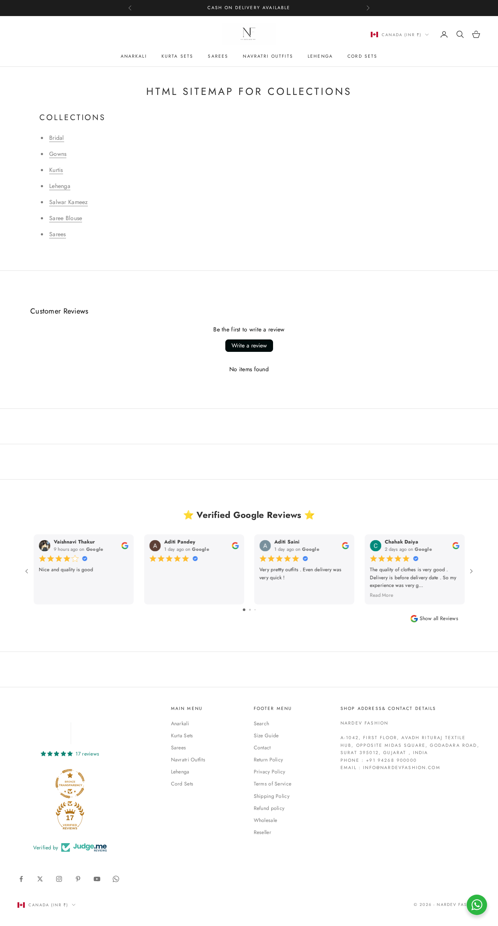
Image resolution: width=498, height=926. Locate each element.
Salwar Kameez (68, 202)
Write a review (249, 345)
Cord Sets (362, 56)
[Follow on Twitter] (40, 879)
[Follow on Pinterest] (78, 879)
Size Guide (266, 735)
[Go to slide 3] (255, 609)
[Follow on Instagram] (59, 879)
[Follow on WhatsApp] (116, 879)
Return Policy (268, 759)
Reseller (262, 832)
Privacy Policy (269, 771)
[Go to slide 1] (244, 609)
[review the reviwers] (124, 545)
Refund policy (269, 808)
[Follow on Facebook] (21, 879)
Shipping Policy (271, 796)
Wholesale (265, 820)
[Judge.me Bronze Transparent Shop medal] (70, 783)
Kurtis (56, 170)
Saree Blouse (65, 218)
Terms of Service (272, 783)
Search (261, 723)
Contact (262, 747)
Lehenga (320, 56)
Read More (381, 594)
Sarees (218, 56)
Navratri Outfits (268, 56)
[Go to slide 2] (250, 610)
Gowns (57, 154)
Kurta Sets (178, 56)
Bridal (56, 138)
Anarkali (134, 56)
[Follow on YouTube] (97, 879)
